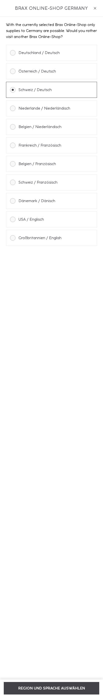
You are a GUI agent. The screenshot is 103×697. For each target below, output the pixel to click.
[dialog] (51, 348)
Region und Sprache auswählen (51, 688)
